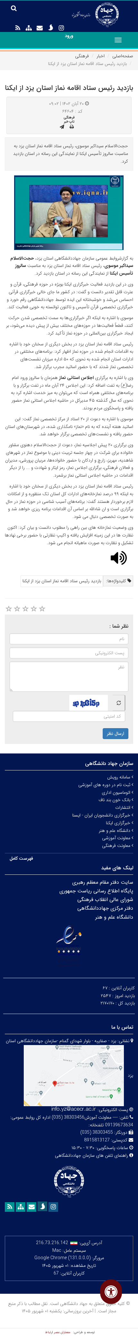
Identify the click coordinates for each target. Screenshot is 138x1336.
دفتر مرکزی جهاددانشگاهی (105, 908)
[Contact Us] (39, 28)
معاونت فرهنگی (117, 845)
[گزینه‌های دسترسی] (111, 1291)
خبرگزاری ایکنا (119, 822)
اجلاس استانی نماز (76, 377)
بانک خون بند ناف (115, 799)
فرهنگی (82, 56)
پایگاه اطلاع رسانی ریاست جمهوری (96, 891)
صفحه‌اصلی (122, 56)
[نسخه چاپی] (72, 127)
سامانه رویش (119, 777)
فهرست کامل (21, 858)
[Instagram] (61, 28)
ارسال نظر (115, 733)
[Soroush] (50, 27)
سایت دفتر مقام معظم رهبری (102, 882)
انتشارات (123, 807)
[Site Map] (28, 28)
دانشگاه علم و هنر (115, 830)
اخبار (101, 56)
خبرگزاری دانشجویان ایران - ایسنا (102, 815)
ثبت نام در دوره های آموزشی (105, 784)
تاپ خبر (69, 121)
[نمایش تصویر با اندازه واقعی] (69, 212)
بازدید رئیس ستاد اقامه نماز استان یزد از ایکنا (61, 580)
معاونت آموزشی (117, 837)
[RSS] (17, 28)
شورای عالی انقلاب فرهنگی (105, 900)
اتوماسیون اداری (117, 792)
